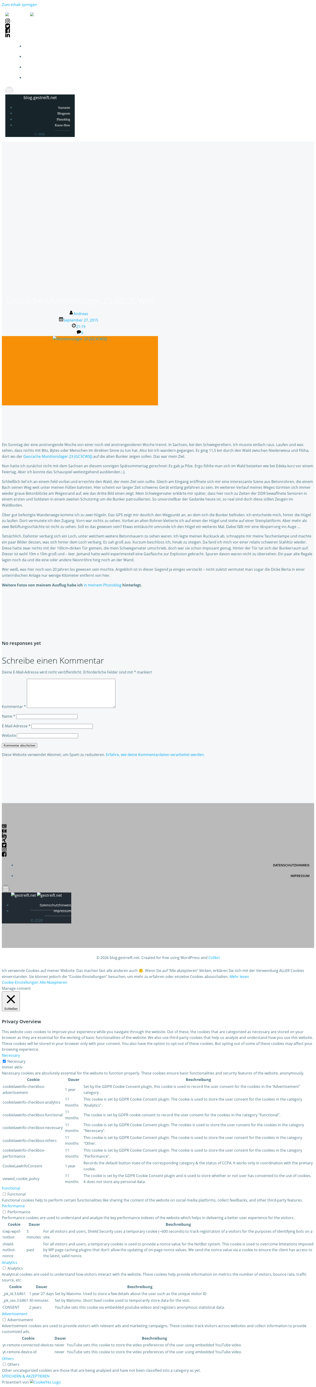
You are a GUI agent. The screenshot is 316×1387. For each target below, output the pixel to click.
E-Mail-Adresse (16, 725)
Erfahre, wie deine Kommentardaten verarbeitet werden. (155, 754)
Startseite (301, 46)
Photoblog (301, 67)
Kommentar (14, 706)
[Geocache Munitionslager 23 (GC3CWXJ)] (80, 338)
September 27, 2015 (80, 320)
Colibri (214, 957)
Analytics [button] (9, 1262)
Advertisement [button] (15, 1313)
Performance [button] (13, 1205)
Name (8, 716)
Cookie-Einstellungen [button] (20, 982)
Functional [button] (11, 1188)
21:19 (80, 326)
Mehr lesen (239, 976)
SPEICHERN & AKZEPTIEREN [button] (26, 1376)
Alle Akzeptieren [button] (53, 982)
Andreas (81, 313)
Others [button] (8, 1358)
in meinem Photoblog (102, 585)
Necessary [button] (11, 1055)
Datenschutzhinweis (291, 865)
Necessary (16, 1061)
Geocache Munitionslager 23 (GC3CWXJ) (57, 456)
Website (9, 735)
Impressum (300, 876)
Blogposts (301, 56)
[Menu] (158, 90)
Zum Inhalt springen (19, 4)
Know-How (301, 77)
